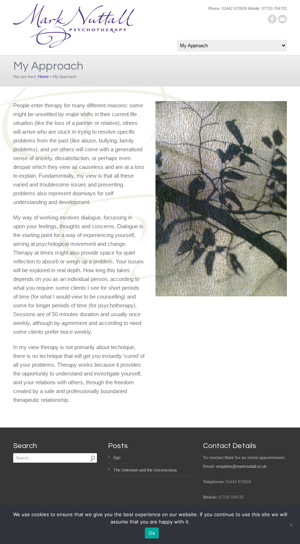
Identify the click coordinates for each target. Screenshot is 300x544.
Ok (152, 533)
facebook (272, 19)
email (282, 19)
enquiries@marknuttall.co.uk (241, 466)
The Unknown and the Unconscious (145, 470)
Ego (116, 457)
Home (43, 76)
